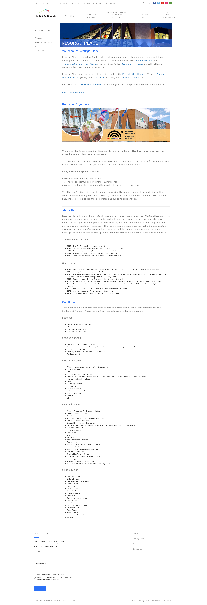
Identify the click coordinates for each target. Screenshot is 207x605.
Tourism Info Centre (92, 3)
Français (146, 3)
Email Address (41, 563)
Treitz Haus (98, 77)
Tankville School (130, 77)
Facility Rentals (60, 3)
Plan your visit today (73, 92)
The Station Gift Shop (90, 84)
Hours (135, 533)
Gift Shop (75, 3)
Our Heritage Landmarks (167, 14)
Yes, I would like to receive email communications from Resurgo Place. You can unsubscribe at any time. (54, 577)
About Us (38, 46)
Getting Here (138, 539)
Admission (137, 544)
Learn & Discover (144, 16)
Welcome (70, 16)
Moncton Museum (91, 16)
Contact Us (110, 3)
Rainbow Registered (43, 42)
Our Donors (39, 50)
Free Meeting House (133, 74)
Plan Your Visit (42, 3)
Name (37, 551)
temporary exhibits (132, 63)
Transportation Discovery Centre (116, 14)
